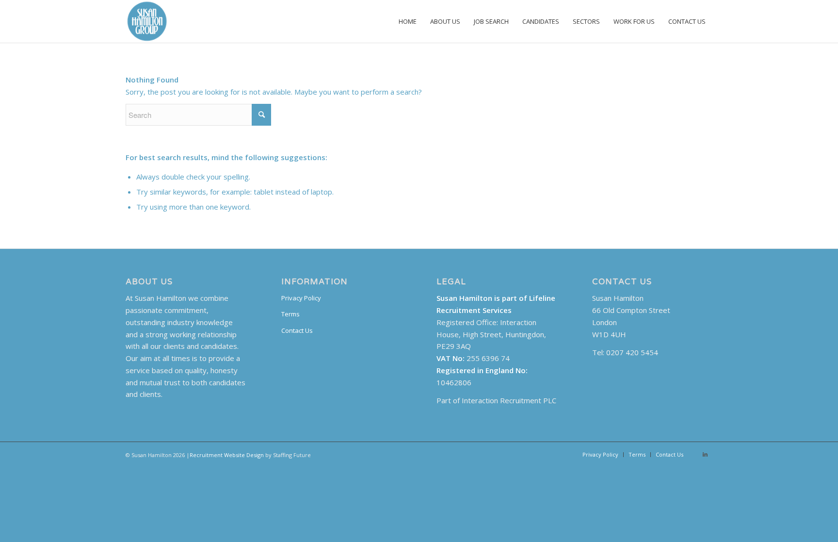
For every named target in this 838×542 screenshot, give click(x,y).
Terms (290, 314)
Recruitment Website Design (227, 455)
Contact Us (297, 330)
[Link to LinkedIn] (705, 454)
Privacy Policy (301, 298)
